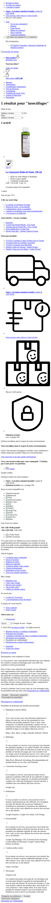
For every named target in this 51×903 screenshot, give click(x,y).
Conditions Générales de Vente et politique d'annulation (26, 636)
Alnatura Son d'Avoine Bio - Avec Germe (21, 227)
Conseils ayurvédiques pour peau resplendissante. (24, 211)
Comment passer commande (16, 557)
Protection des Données (14, 634)
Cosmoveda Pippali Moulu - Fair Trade (20, 225)
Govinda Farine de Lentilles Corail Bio (20, 243)
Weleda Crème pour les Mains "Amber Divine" (23, 249)
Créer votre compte (13, 583)
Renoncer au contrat (8, 652)
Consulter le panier (13, 7)
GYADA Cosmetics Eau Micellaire (19, 245)
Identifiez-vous (11, 60)
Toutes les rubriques (17, 35)
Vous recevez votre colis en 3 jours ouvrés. (22, 16)
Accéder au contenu (13, 5)
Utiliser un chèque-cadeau (15, 589)
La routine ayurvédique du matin (18, 205)
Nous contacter (16, 33)
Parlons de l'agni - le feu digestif (18, 207)
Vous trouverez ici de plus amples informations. (18, 457)
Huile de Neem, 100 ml (24, 172)
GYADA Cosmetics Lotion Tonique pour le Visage (25, 241)
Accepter (5, 695)
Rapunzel (9, 223)
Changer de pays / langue (22, 623)
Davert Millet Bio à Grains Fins (17, 229)
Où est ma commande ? (19, 24)
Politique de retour (12, 562)
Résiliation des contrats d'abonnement (20, 642)
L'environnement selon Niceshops (18, 599)
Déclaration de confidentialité (38, 691)
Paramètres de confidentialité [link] (16, 640)
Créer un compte (12, 68)
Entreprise (9, 646)
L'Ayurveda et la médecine (16, 213)
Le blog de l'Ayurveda (14, 597)
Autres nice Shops (12, 648)
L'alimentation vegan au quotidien (18, 209)
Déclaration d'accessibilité (15, 638)
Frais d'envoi (15, 28)
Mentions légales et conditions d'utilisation (21, 631)
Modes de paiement (17, 30)
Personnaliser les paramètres (12, 697)
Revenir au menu (12, 3)
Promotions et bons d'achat (16, 570)
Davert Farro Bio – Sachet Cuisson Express (22, 231)
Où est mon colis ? (13, 587)
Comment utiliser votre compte (17, 566)
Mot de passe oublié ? (14, 585)
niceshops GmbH (18, 627)
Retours (13, 26)
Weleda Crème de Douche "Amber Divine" (22, 247)
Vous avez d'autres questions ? (17, 573)
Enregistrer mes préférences (11, 896)
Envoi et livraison (12, 560)
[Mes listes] (7, 72)
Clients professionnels (14, 568)
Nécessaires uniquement (18, 695)
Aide (7, 22)
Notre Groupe (11, 610)
